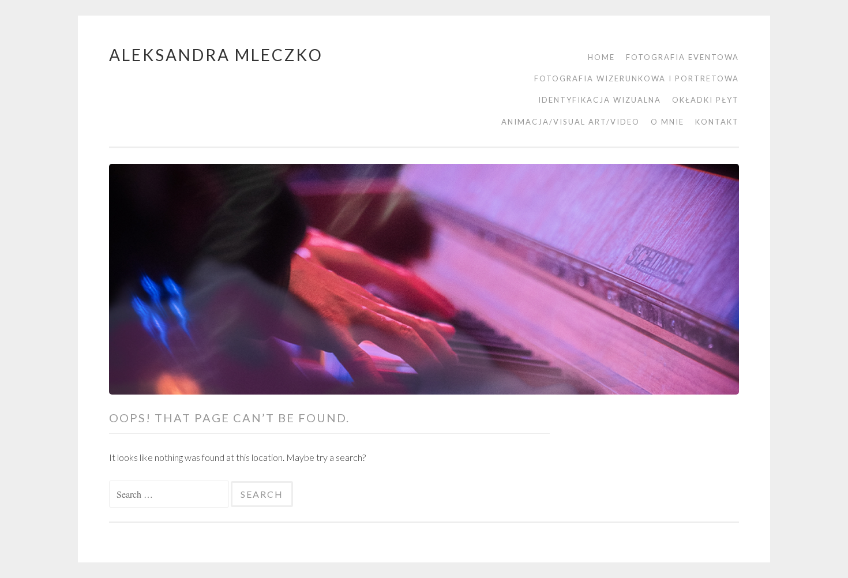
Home (601, 57)
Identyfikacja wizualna (599, 99)
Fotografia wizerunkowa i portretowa (636, 78)
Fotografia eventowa (682, 57)
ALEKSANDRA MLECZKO (216, 55)
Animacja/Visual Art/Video (570, 121)
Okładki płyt (705, 99)
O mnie (667, 121)
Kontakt (717, 121)
